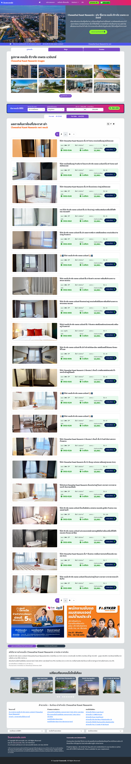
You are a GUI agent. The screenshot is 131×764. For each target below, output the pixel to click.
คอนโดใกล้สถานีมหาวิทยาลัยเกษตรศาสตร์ (60, 722)
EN (82, 2)
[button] (5, 24)
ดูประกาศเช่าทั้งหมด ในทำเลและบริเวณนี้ (22, 646)
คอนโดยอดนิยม (92, 731)
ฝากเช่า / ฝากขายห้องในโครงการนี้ (19, 717)
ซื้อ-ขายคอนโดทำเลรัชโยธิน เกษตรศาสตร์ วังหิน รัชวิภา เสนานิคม (63, 715)
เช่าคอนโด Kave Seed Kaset (94, 717)
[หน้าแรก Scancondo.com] (39, 2)
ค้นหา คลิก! (115, 108)
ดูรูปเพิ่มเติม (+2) (65, 96)
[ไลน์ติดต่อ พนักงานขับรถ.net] (106, 3)
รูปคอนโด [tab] (29, 49)
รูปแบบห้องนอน (52, 107)
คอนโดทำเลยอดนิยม (55, 731)
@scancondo (17, 743)
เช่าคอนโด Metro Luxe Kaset (95, 712)
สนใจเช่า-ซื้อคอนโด (63, 2)
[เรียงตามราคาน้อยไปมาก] (108, 124)
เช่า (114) (55, 116)
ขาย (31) (77, 116)
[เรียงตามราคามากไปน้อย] (111, 124)
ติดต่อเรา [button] (75, 2)
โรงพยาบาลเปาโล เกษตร (51, 646)
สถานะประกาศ (32, 107)
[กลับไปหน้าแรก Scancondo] (10, 44)
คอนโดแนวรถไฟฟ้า (15, 731)
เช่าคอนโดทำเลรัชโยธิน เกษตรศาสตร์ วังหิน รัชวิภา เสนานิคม (65, 712)
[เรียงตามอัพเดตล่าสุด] (113, 124)
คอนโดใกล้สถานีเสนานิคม (54, 719)
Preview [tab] (101, 49)
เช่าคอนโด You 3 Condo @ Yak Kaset (97, 724)
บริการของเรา (50, 2)
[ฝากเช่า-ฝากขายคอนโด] (94, 3)
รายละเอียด (109, 149)
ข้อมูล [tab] (65, 49)
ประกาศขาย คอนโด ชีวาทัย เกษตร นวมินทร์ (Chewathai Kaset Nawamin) (26, 713)
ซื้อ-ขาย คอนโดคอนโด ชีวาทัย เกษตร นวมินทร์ (27, 44)
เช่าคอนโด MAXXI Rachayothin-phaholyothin (100, 722)
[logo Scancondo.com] (10, 2)
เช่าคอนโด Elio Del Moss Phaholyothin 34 (99, 719)
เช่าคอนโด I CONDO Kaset (94, 714)
